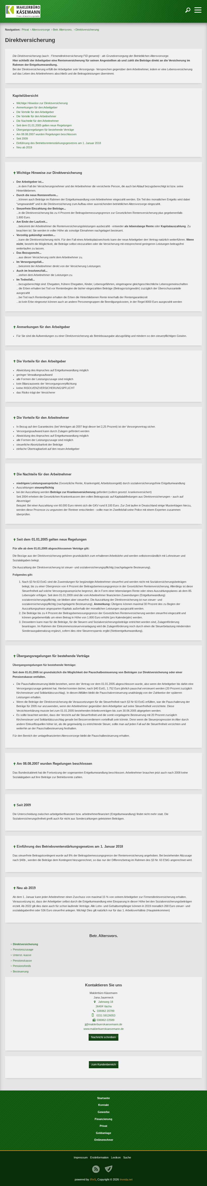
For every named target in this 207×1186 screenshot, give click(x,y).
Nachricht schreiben (103, 1037)
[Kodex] (108, 1169)
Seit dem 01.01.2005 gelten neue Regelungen (44, 125)
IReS (93, 1179)
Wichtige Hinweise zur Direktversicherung (42, 103)
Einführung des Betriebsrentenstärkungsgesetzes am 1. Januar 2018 (58, 143)
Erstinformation (99, 1157)
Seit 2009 (22, 138)
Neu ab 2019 (24, 147)
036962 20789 (105, 1010)
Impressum (81, 1157)
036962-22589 (105, 1019)
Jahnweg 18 (105, 1001)
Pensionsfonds (22, 965)
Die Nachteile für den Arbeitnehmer (37, 120)
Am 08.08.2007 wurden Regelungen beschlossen (46, 134)
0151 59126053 (105, 1015)
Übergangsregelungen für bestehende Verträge (45, 129)
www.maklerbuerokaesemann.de (104, 1028)
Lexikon (116, 1157)
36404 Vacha (104, 1006)
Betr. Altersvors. (62, 29)
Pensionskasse (22, 960)
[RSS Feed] (96, 1169)
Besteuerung (21, 971)
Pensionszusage (23, 949)
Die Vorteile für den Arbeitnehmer (36, 116)
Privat (25, 29)
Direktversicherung (25, 944)
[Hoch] (15, 174)
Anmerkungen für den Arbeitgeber (37, 107)
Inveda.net (126, 1179)
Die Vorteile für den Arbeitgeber (35, 111)
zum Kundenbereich (103, 1064)
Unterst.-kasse (22, 955)
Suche (127, 1157)
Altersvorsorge (41, 29)
